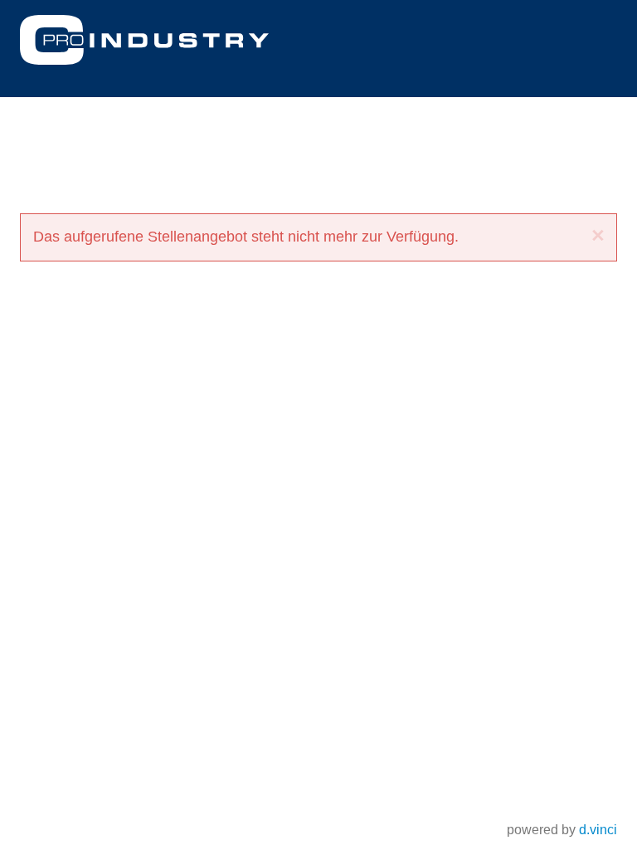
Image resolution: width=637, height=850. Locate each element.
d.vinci (598, 830)
